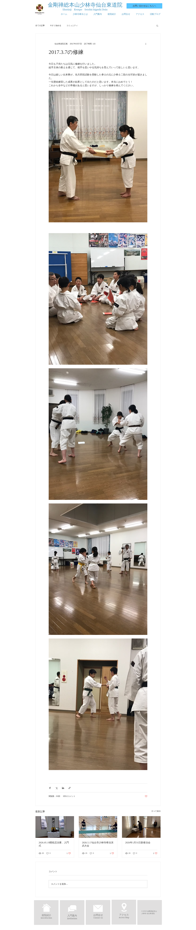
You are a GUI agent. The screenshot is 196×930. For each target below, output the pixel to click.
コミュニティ (72, 25)
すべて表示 (156, 811)
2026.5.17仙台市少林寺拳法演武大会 (97, 844)
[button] (157, 26)
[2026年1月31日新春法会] (141, 827)
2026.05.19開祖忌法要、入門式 (54, 844)
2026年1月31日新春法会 (137, 842)
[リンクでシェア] (69, 788)
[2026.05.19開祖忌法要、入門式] (54, 827)
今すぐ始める (55, 25)
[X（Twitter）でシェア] (56, 788)
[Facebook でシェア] (50, 788)
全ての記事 (40, 25)
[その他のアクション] (145, 43)
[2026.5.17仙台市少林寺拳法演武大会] (98, 827)
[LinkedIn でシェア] (63, 788)
